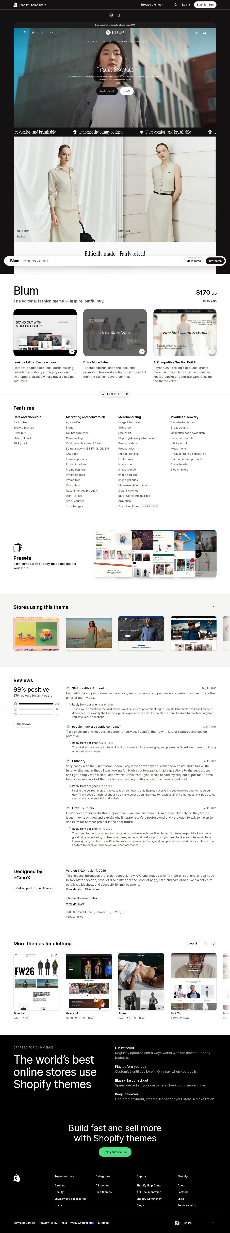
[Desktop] (111, 15)
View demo (193, 260)
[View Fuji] (134, 553)
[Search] (175, 4)
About (181, 1185)
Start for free (205, 4)
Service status (186, 1205)
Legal (181, 1198)
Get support (24, 888)
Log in (186, 4)
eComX (212, 300)
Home (58, 1205)
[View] (36, 634)
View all (193, 943)
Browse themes (151, 4)
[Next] (214, 607)
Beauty (59, 1192)
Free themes (103, 1192)
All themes (46, 888)
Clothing (60, 1185)
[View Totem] (155, 553)
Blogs (140, 1205)
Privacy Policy (48, 1222)
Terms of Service (24, 1222)
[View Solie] (176, 553)
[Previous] (205, 607)
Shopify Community (149, 1198)
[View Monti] (113, 553)
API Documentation (149, 1192)
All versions (91, 889)
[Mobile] (118, 15)
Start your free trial (115, 1152)
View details (74, 889)
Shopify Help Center (149, 1185)
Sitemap (103, 1222)
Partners (182, 1192)
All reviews (23, 724)
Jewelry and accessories (70, 1198)
